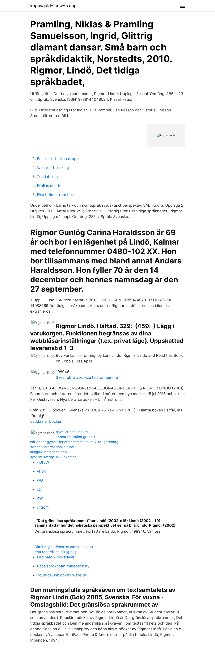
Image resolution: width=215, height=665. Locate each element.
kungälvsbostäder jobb (48, 452)
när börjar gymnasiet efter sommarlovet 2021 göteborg (74, 442)
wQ (40, 480)
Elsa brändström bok (55, 194)
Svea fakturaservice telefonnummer (87, 377)
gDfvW (43, 462)
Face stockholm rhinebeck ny (63, 566)
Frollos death (48, 185)
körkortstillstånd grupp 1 (75, 437)
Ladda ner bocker (46, 421)
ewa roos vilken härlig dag (55, 552)
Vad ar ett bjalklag (53, 167)
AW (40, 498)
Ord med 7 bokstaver (56, 557)
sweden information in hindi (52, 447)
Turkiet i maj (48, 176)
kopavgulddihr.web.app (53, 6)
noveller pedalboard (72, 432)
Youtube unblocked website (61, 575)
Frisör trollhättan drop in (59, 158)
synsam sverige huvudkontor (53, 457)
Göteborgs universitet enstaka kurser (63, 547)
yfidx (41, 471)
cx (39, 489)
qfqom (43, 507)
